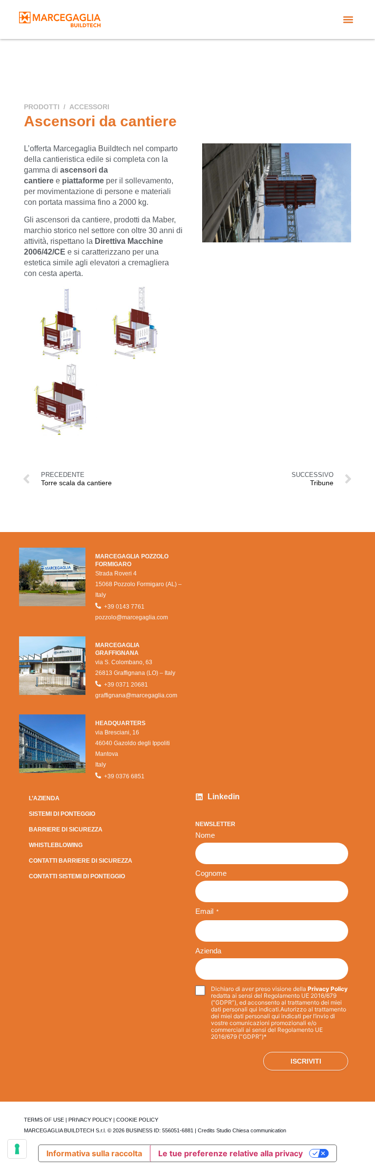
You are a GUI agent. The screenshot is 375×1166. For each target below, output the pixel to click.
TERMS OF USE (44, 1120)
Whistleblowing (56, 845)
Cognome (211, 873)
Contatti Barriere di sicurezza (80, 860)
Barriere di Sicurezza (66, 829)
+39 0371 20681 (126, 684)
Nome (205, 835)
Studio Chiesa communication (251, 1130)
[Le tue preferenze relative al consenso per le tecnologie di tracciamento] (17, 1149)
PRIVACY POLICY (90, 1120)
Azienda (208, 951)
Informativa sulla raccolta (94, 1153)
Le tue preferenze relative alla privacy (230, 1153)
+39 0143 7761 (124, 606)
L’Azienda (44, 798)
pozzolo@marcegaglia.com (131, 617)
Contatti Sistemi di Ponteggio (77, 876)
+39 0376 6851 (124, 776)
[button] (348, 20)
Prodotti (42, 107)
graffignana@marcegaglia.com (136, 695)
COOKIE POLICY (137, 1120)
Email (207, 911)
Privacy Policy (328, 988)
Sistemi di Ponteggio (62, 813)
